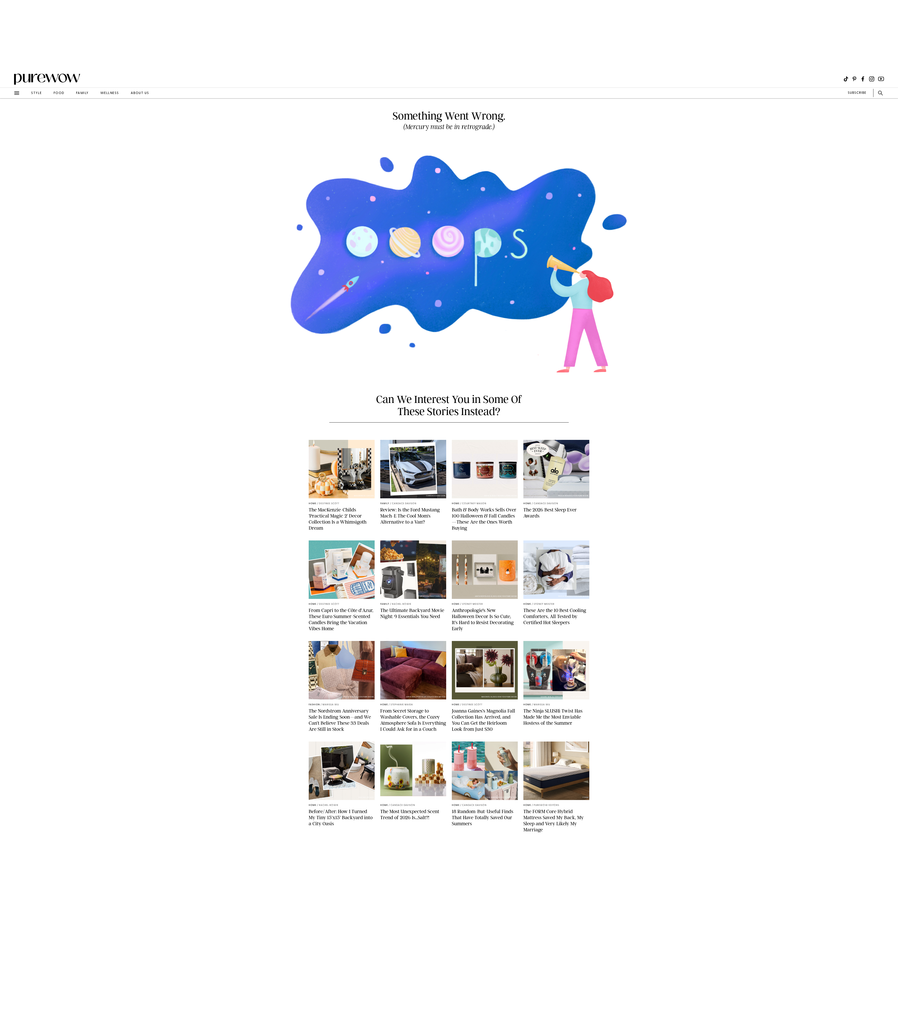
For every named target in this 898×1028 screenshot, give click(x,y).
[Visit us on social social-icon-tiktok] (846, 78)
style (36, 93)
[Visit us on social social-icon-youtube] (881, 79)
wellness (109, 93)
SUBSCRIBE (857, 93)
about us (140, 93)
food (59, 93)
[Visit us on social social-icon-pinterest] (854, 78)
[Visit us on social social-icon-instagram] (872, 79)
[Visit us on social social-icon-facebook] (862, 78)
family (82, 93)
